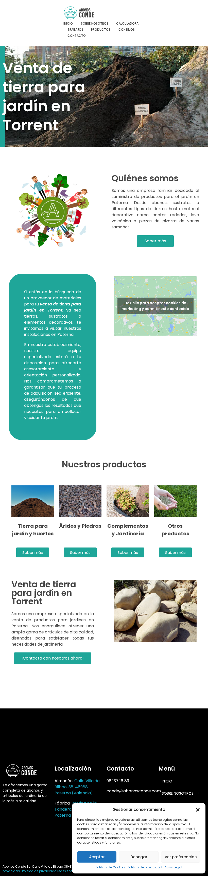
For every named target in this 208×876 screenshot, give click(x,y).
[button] (197, 809)
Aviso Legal (173, 867)
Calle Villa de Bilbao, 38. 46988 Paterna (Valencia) (77, 787)
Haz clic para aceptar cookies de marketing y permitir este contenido (155, 305)
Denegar (138, 857)
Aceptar (97, 857)
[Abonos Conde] (83, 13)
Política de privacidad (145, 867)
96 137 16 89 (118, 781)
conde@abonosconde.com (134, 791)
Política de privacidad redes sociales (51, 871)
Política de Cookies (110, 867)
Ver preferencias (181, 857)
